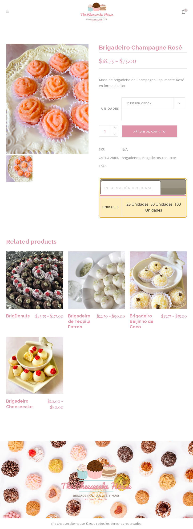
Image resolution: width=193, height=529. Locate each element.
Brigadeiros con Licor (159, 157)
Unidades (110, 108)
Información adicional (128, 188)
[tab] (131, 187)
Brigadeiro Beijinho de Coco (141, 321)
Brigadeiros (130, 157)
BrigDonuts (18, 315)
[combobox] (153, 103)
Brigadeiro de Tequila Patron (79, 321)
